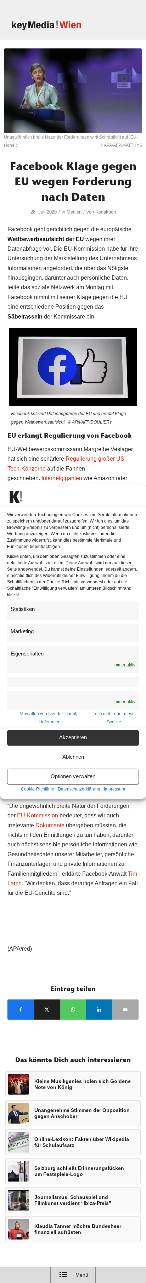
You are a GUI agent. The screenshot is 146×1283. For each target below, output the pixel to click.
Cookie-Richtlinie (37, 789)
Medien (74, 212)
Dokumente (49, 825)
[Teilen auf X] (47, 1009)
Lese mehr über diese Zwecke (113, 717)
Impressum (114, 789)
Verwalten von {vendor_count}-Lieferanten (49, 717)
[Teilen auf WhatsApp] (73, 1009)
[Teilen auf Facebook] (20, 1009)
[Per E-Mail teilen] (125, 1009)
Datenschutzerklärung (79, 789)
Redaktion (105, 212)
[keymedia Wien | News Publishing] (60, 25)
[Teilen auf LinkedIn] (99, 1009)
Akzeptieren (73, 738)
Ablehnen (73, 757)
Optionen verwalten (73, 777)
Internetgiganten (61, 478)
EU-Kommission (37, 815)
